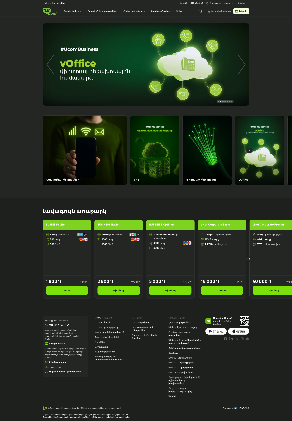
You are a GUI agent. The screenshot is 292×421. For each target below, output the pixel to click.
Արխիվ (172, 396)
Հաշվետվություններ (105, 351)
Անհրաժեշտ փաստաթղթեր (183, 327)
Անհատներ (49, 3)
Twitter (237, 339)
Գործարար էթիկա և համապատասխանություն (109, 358)
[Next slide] (241, 64)
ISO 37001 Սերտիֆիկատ (181, 367)
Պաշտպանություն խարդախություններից (180, 390)
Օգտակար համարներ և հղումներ (144, 337)
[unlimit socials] (82, 239)
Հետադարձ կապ (140, 322)
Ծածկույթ (173, 352)
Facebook (225, 339)
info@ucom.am (57, 362)
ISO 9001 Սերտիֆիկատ (180, 357)
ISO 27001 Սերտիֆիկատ (181, 362)
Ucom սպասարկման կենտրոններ (142, 329)
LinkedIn (231, 339)
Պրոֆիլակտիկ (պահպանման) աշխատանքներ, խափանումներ (184, 380)
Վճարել (242, 11)
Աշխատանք (101, 346)
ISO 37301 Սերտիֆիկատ (181, 372)
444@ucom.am (57, 343)
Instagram (242, 339)
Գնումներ (100, 341)
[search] (200, 11)
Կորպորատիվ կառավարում (109, 332)
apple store (238, 331)
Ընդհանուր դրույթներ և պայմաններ (180, 334)
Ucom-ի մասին (102, 322)
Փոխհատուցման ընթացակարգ (185, 347)
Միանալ (67, 290)
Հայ (243, 3)
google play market (216, 331)
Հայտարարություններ (180, 322)
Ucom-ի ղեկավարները (106, 327)
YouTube (247, 339)
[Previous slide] (50, 64)
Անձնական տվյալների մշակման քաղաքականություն (185, 342)
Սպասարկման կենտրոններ (65, 371)
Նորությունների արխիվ (107, 337)
